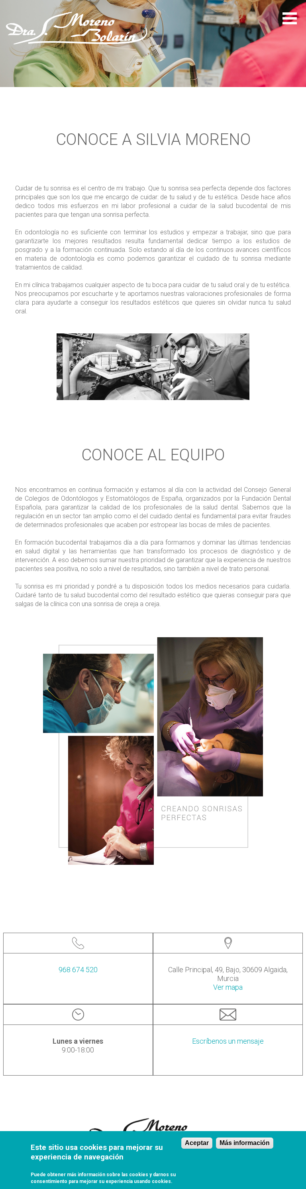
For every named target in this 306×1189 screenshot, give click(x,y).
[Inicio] (76, 28)
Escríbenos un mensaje (228, 1041)
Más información (245, 1142)
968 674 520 (78, 969)
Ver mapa (228, 987)
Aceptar (197, 1142)
